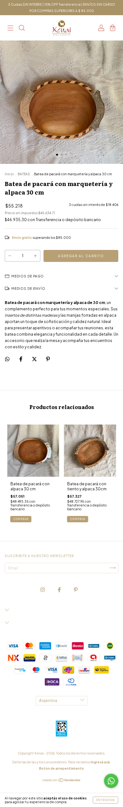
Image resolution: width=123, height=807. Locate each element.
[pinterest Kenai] (75, 589)
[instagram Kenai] (43, 589)
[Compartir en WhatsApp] (7, 359)
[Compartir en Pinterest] (47, 359)
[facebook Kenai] (60, 589)
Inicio (9, 174)
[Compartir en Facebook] (21, 359)
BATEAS (24, 174)
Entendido (105, 800)
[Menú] (10, 28)
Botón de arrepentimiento (61, 768)
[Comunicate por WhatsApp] (111, 781)
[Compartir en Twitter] (35, 359)
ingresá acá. (101, 762)
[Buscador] (22, 28)
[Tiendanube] (61, 781)
